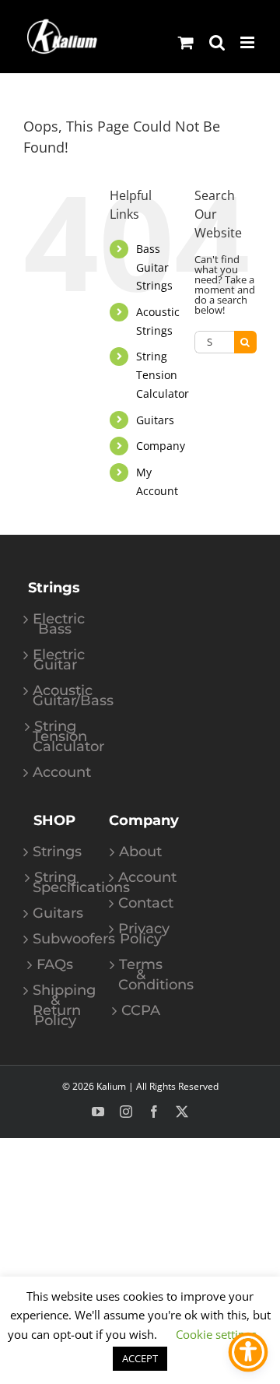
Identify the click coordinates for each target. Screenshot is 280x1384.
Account (55, 773)
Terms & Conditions (140, 975)
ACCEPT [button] (140, 1358)
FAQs (55, 965)
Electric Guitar (55, 660)
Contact (140, 903)
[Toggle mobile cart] (186, 42)
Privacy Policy (140, 934)
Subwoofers (55, 939)
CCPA (140, 1011)
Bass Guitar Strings (154, 267)
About (140, 852)
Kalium (111, 1086)
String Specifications (55, 883)
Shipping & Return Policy (55, 1005)
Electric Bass (55, 624)
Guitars (155, 420)
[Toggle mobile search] (217, 42)
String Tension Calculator (162, 375)
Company (160, 445)
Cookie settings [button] (216, 1334)
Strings (55, 852)
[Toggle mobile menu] (248, 42)
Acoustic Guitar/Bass (55, 696)
